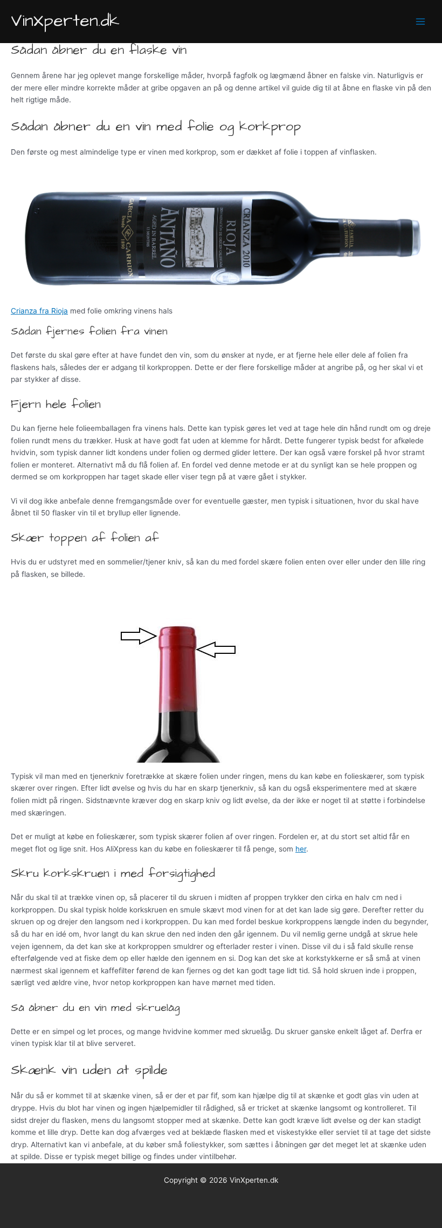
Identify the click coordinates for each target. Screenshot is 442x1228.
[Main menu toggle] (421, 22)
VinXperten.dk (65, 21)
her (300, 849)
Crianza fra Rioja (39, 310)
